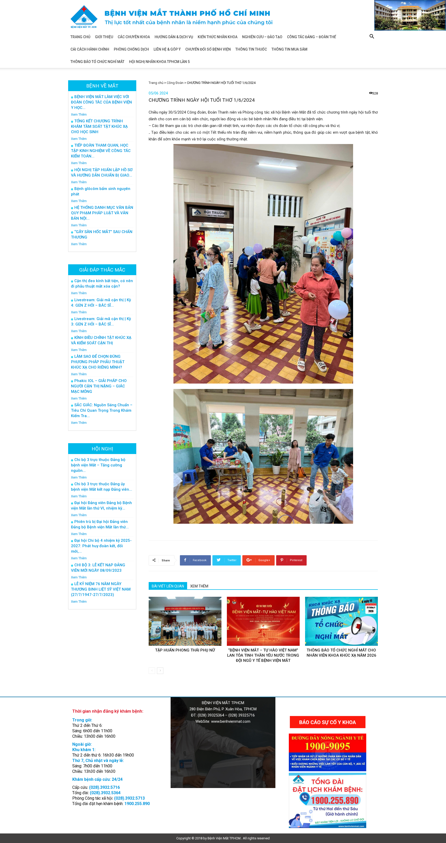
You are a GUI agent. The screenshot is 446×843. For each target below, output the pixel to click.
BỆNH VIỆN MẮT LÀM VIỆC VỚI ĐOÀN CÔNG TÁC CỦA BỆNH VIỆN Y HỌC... (101, 102)
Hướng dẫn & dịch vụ (174, 37)
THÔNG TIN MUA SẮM (289, 49)
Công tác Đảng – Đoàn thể (311, 37)
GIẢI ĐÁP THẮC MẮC (102, 270)
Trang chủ (80, 37)
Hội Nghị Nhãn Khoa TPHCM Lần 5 (159, 62)
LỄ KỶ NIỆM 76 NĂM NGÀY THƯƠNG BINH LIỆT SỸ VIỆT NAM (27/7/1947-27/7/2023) (101, 589)
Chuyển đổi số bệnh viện (208, 49)
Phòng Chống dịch (131, 49)
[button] (371, 37)
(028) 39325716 (241, 715)
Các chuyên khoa (134, 37)
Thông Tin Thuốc (251, 49)
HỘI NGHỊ (102, 449)
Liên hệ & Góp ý (167, 49)
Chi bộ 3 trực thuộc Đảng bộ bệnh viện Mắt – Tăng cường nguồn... (98, 465)
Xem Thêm (79, 114)
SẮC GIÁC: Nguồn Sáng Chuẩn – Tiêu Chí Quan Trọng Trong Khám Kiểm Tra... (101, 410)
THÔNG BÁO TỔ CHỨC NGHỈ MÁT (97, 62)
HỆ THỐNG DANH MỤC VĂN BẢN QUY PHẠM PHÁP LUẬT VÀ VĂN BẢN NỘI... (102, 213)
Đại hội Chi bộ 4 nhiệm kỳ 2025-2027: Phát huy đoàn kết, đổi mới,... (101, 546)
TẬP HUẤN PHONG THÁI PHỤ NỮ (185, 650)
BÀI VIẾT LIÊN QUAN (168, 586)
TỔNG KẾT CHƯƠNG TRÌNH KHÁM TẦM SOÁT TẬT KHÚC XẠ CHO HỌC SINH (99, 126)
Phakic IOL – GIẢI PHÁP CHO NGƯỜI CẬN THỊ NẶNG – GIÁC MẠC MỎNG (99, 386)
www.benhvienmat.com (230, 721)
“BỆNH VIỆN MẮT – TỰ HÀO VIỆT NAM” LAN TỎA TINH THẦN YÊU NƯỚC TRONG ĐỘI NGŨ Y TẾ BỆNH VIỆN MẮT (263, 655)
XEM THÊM (199, 586)
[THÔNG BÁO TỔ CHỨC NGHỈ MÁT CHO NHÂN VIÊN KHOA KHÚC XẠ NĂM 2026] (341, 621)
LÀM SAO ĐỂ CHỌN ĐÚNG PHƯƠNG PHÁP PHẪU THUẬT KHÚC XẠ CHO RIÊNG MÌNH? (97, 362)
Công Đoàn (175, 83)
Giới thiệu (104, 37)
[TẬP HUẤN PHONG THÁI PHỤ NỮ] (185, 621)
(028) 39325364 (211, 715)
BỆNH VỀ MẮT (102, 86)
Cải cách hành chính (89, 49)
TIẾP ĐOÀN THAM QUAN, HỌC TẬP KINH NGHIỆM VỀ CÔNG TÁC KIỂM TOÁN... (101, 150)
